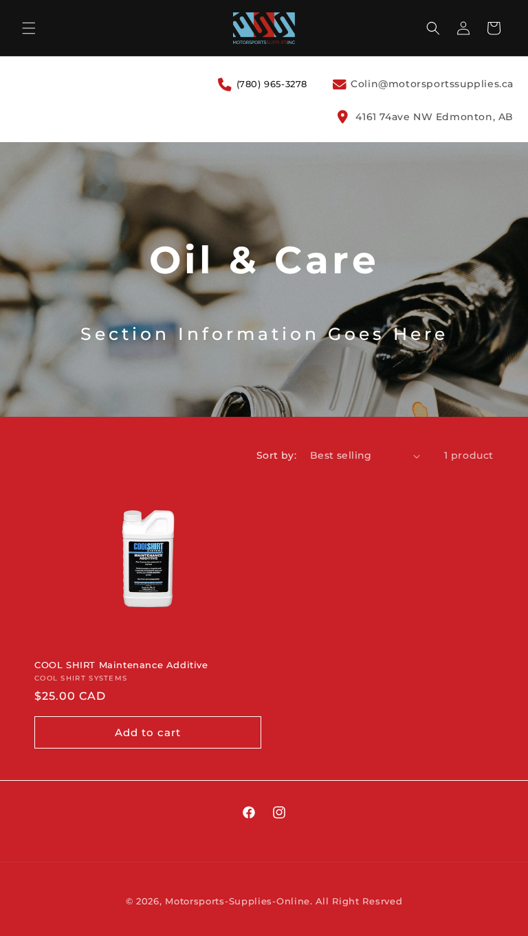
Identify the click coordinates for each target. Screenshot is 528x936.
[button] (29, 28)
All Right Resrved (359, 900)
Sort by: (276, 455)
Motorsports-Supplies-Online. (239, 900)
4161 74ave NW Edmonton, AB (433, 117)
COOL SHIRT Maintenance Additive (121, 664)
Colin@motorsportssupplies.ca (431, 84)
